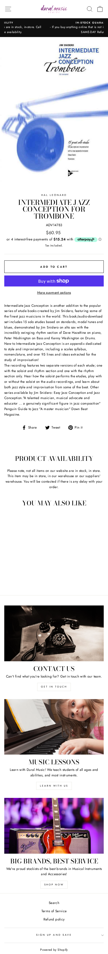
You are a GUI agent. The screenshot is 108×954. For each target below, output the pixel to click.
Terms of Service (54, 910)
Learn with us (54, 786)
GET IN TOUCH (54, 687)
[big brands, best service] (54, 826)
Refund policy (54, 919)
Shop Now (54, 884)
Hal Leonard (54, 195)
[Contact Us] (54, 633)
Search (54, 902)
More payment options (54, 292)
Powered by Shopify (54, 949)
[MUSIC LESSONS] (54, 727)
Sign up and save (54, 935)
